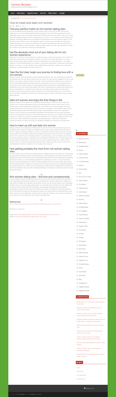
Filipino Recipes (52, 13)
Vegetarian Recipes (32, 13)
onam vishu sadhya (84, 218)
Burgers (81, 150)
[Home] (18, 18)
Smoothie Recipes (84, 264)
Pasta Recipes (82, 222)
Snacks (81, 268)
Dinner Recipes (83, 169)
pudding (81, 233)
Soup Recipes (82, 271)
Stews (80, 279)
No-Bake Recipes (83, 207)
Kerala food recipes (84, 195)
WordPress (33, 394)
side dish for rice (83, 256)
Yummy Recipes (21, 4)
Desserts (81, 165)
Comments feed (81, 375)
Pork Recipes (82, 230)
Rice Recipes (82, 241)
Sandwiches (82, 249)
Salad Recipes (83, 245)
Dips (80, 173)
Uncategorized (21, 209)
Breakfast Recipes (83, 146)
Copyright (62, 13)
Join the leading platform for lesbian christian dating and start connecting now (39, 214)
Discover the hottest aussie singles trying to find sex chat (30, 216)
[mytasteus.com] (89, 388)
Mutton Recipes (83, 203)
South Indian (82, 275)
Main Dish (43, 13)
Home (12, 13)
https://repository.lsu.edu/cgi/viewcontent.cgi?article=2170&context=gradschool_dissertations (35, 204)
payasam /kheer (83, 226)
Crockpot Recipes (84, 161)
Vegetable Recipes (84, 287)
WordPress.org (81, 379)
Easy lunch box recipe (85, 176)
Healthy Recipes (83, 188)
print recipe (80, 75)
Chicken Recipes (83, 157)
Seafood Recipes (83, 252)
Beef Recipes (82, 142)
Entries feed (80, 371)
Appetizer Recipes (84, 138)
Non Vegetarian (83, 211)
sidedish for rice (83, 260)
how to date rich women (48, 37)
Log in (78, 367)
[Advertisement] (88, 47)
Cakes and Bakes (83, 154)
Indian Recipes (21, 13)
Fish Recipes (82, 184)
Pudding (81, 237)
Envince (39, 394)
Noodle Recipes (83, 214)
